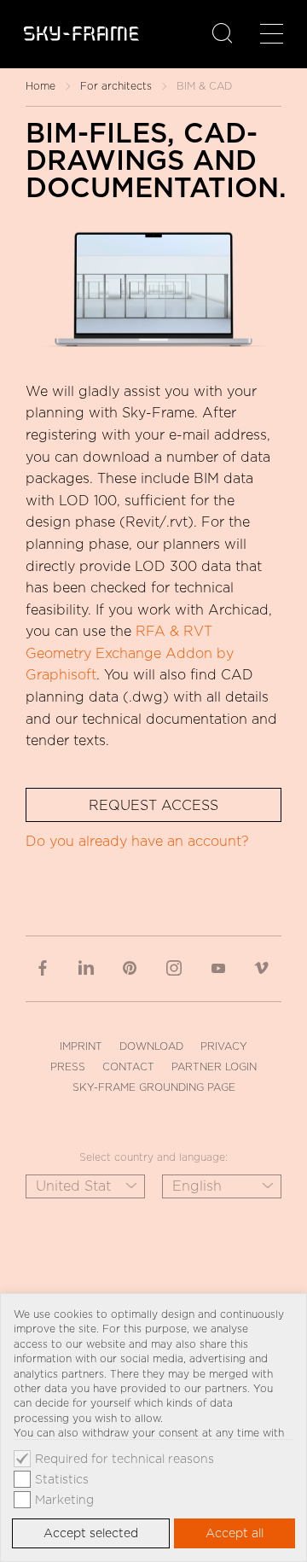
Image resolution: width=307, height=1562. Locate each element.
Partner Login (214, 1066)
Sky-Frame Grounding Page (153, 1087)
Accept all (235, 1533)
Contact (128, 1066)
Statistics (62, 1479)
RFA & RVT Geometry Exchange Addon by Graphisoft (130, 653)
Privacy (223, 1046)
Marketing (64, 1500)
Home (40, 85)
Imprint (81, 1046)
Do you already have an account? (137, 841)
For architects (116, 85)
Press (67, 1066)
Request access (153, 805)
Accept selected (90, 1533)
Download (151, 1046)
